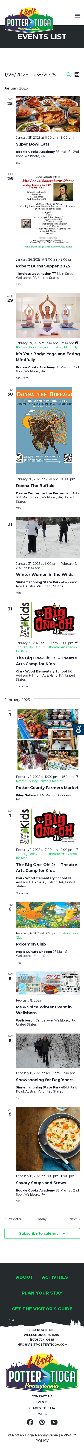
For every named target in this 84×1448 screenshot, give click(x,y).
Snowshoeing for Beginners (44, 1080)
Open (78, 729)
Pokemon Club (31, 944)
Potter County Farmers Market (47, 787)
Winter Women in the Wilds (44, 574)
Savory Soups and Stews (41, 1183)
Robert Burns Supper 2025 (43, 266)
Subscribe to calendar (39, 1233)
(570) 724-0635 (42, 1339)
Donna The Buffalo (35, 485)
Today (42, 1219)
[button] (77, 16)
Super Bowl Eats (32, 144)
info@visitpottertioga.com (42, 1344)
